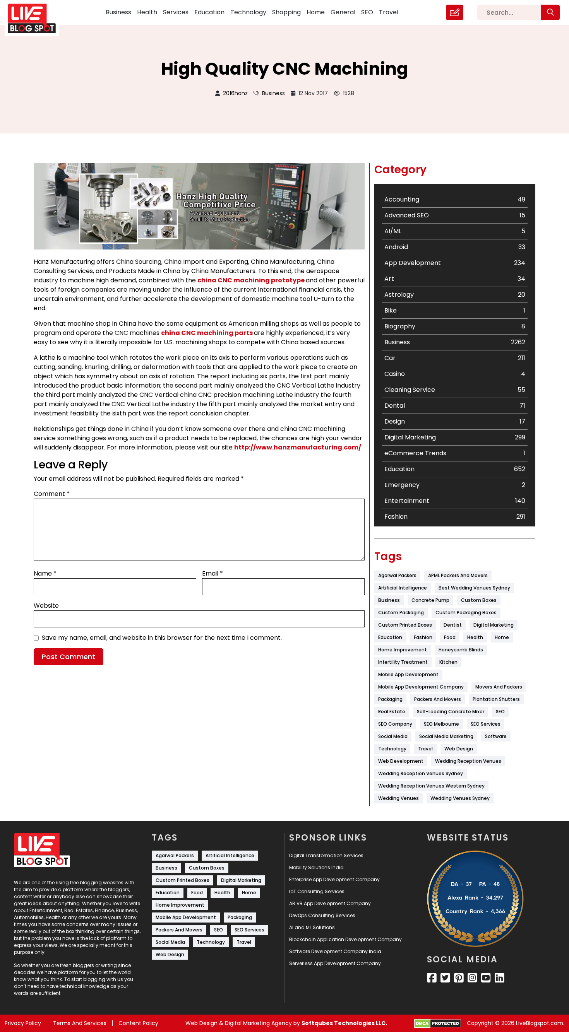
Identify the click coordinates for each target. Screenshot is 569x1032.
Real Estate (391, 711)
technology (392, 748)
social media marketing (446, 736)
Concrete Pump (430, 600)
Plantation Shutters (496, 699)
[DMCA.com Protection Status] (437, 1023)
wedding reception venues (468, 761)
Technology (248, 12)
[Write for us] (454, 12)
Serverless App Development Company (335, 963)
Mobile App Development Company (421, 686)
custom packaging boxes (466, 612)
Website (46, 605)
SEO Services (485, 724)
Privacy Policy (23, 1023)
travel (425, 748)
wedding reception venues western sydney (431, 786)
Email (212, 573)
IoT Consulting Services (316, 891)
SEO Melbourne (441, 724)
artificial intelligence (402, 587)
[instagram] (472, 977)
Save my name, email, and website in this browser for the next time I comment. (162, 637)
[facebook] (432, 977)
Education (209, 12)
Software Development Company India (335, 951)
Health (147, 12)
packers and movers (437, 699)
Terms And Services (79, 1023)
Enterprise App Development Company (334, 879)
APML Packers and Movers (458, 575)
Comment (52, 493)
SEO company (395, 724)
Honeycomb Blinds (461, 649)
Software (496, 736)
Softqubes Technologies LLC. (344, 1023)
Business (118, 12)
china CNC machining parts (207, 332)
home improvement (402, 649)
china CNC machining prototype (251, 280)
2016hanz (235, 93)
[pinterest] (459, 977)
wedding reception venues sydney (420, 773)
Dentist (453, 625)
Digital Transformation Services (326, 855)
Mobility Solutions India (316, 867)
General (343, 12)
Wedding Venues (398, 798)
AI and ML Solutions (312, 927)
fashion (423, 637)
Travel (388, 12)
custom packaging (401, 612)
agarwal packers (397, 575)
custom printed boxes (405, 625)
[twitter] (445, 977)
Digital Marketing (493, 625)
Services (176, 12)
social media (393, 736)
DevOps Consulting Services (322, 915)
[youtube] (486, 977)
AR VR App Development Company (330, 903)
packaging (390, 699)
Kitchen (448, 662)
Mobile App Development (408, 674)
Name (45, 573)
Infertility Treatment (403, 662)
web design (458, 748)
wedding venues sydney (460, 798)
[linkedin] (499, 977)
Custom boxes (479, 600)
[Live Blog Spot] (36, 18)
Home (316, 12)
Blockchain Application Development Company (345, 939)
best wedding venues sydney (474, 587)
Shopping (286, 12)
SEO (367, 12)
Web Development (400, 761)
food (450, 637)
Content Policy (138, 1023)
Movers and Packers (498, 686)
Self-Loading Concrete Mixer (450, 711)
